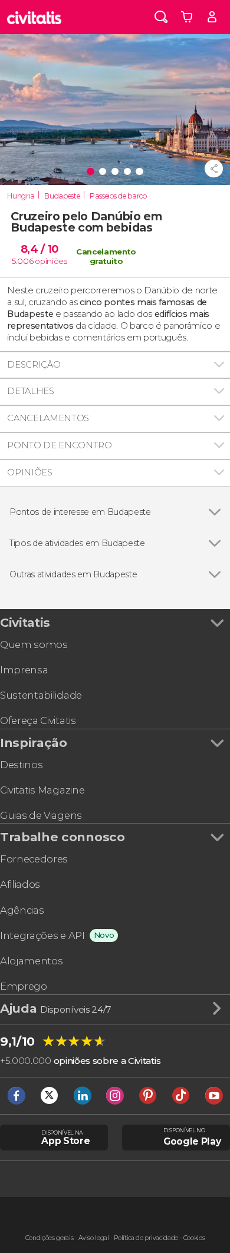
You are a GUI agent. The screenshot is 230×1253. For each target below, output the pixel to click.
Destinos (21, 765)
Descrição (33, 364)
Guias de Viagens (41, 815)
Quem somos (34, 644)
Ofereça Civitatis (38, 720)
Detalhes (30, 391)
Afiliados (20, 884)
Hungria (21, 195)
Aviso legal (93, 1238)
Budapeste (62, 195)
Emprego (23, 986)
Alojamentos (31, 961)
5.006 (22, 261)
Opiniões (29, 472)
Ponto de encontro (59, 445)
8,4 (39, 249)
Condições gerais (49, 1238)
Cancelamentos (48, 418)
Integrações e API (42, 935)
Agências (22, 910)
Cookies (194, 1238)
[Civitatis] (34, 17)
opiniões (51, 261)
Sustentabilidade (41, 695)
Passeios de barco (118, 195)
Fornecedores (34, 859)
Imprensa (24, 670)
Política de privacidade (146, 1238)
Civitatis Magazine (42, 790)
